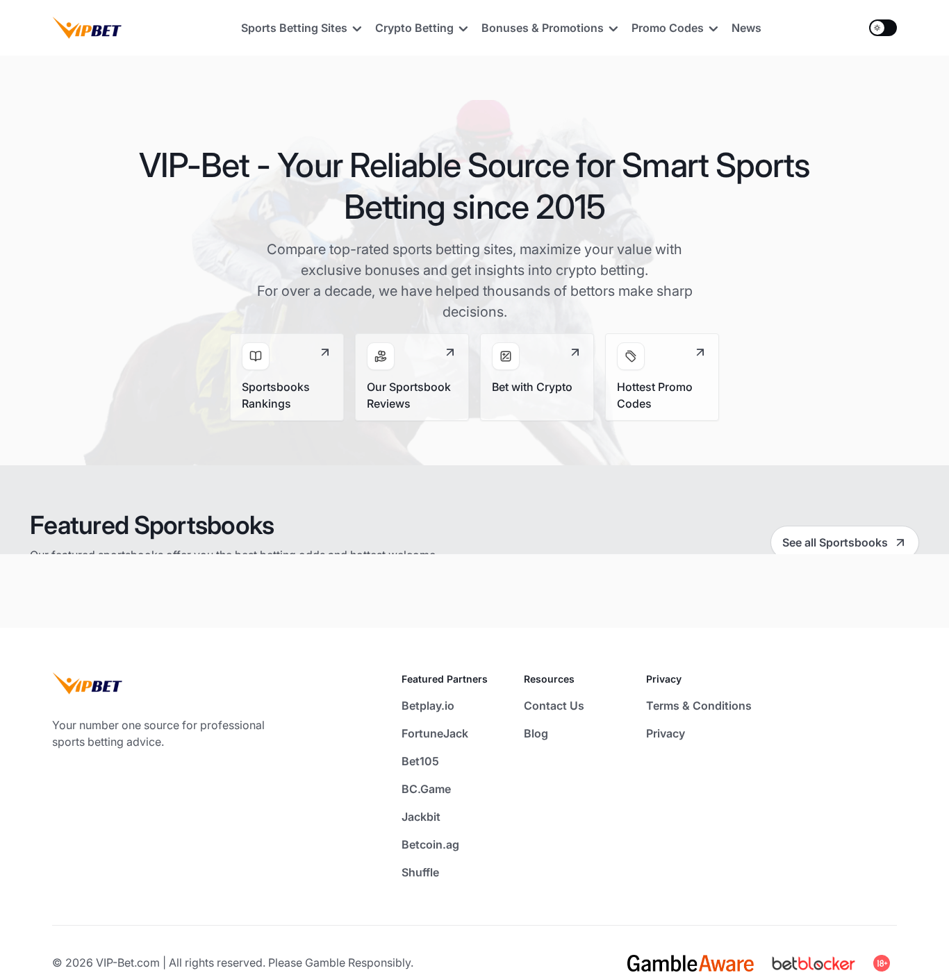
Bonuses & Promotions (542, 28)
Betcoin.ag (430, 844)
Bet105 (420, 761)
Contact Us (554, 705)
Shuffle (420, 872)
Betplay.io (428, 705)
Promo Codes (668, 28)
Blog (536, 733)
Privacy (665, 733)
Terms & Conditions (699, 705)
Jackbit (421, 817)
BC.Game (426, 789)
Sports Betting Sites (294, 28)
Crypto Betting (414, 28)
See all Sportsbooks (835, 542)
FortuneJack (435, 733)
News (746, 28)
